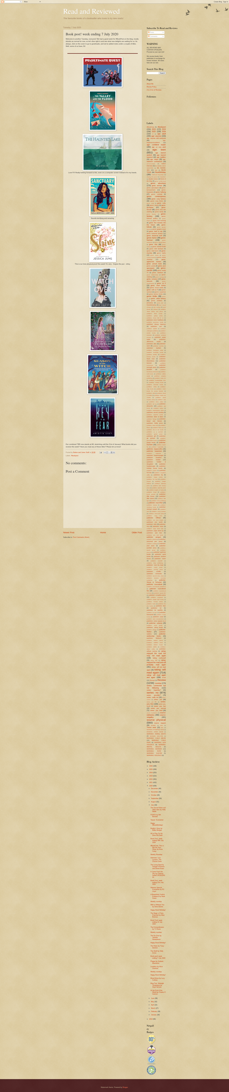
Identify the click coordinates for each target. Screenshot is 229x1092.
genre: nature (154, 255)
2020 (151, 786)
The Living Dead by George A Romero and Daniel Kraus (157, 866)
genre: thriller (152, 296)
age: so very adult (159, 147)
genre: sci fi (161, 283)
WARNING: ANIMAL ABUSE (155, 731)
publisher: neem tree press (156, 513)
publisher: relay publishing (155, 563)
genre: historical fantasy (155, 233)
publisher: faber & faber (155, 416)
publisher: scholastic (154, 573)
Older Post (137, 532)
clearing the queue (152, 177)
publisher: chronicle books (155, 384)
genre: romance (152, 279)
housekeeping (151, 305)
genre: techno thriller (156, 294)
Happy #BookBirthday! (157, 824)
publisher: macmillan (155, 503)
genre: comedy (156, 194)
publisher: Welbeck (154, 638)
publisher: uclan (158, 616)
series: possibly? (154, 695)
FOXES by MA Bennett (156, 815)
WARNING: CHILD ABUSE (156, 738)
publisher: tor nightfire (155, 610)
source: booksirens (152, 713)
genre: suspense (160, 292)
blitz (156, 170)
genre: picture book (154, 264)
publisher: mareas (152, 505)
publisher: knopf (151, 492)
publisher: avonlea (158, 346)
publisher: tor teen (152, 612)
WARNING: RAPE (154, 751)
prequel (156, 309)
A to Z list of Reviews (154, 90)
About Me (150, 84)
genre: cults (161, 203)
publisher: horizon (152, 470)
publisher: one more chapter (155, 520)
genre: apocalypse (153, 188)
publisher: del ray (152, 404)
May (152, 1002)
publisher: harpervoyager (155, 455)
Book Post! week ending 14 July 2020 (156, 922)
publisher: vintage (152, 629)
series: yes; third (156, 710)
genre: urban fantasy (158, 298)
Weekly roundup (156, 901)
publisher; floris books (154, 313)
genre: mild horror (153, 251)
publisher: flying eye (158, 427)
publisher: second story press (155, 576)
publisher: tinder (151, 603)
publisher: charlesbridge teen (157, 380)
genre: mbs (153, 244)
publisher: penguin (154, 537)
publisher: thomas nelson (155, 601)
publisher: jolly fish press (159, 487)
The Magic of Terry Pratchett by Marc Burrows (158, 915)
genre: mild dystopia (156, 248)
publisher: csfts (151, 393)
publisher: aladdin (152, 328)
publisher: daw (162, 399)
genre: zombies (156, 300)
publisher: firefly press (155, 423)
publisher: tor (156, 608)
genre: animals (157, 185)
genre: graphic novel (159, 229)
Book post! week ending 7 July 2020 (158, 957)
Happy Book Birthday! (158, 910)
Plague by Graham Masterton (157, 962)
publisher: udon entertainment (155, 619)
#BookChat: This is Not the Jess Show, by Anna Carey (157, 848)
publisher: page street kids (155, 528)
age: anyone (156, 136)
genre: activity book (160, 181)
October (154, 795)
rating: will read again (156, 671)
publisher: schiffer (154, 571)
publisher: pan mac (154, 533)
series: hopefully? (154, 690)
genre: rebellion (157, 272)
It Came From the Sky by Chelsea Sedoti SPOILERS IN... (158, 874)
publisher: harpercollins (155, 449)
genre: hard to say (155, 231)
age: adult (161, 134)
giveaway (150, 303)
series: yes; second (158, 708)
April (153, 1005)
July (152, 805)
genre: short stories (158, 285)
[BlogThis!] (107, 452)
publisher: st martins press (157, 595)
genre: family (159, 212)
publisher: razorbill (156, 561)
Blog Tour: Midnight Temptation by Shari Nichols (157, 985)
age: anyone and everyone (156, 138)
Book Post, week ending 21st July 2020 (157, 882)
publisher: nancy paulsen (159, 511)
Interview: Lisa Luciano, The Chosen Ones (156, 859)
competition (162, 177)
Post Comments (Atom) (81, 537)
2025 (154, 131)
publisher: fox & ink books (155, 429)
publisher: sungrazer (157, 597)
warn (162, 727)
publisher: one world (154, 522)
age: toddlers (161, 157)
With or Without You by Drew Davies (157, 905)
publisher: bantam (154, 348)
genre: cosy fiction (156, 201)
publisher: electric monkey (155, 412)
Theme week (151, 727)
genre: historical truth (154, 235)
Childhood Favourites (158, 174)
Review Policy (151, 87)
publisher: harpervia (154, 453)
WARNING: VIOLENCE (154, 755)
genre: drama (154, 205)
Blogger (125, 1087)
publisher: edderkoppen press (155, 410)
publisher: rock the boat (155, 565)
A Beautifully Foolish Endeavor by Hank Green (158, 896)
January (154, 1015)
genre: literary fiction (160, 242)
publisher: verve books (154, 625)
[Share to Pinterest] (114, 452)
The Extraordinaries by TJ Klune (157, 928)
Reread (152, 680)
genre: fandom (151, 214)
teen (161, 725)
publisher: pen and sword (155, 535)
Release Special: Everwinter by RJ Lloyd (157, 889)
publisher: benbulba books (155, 352)
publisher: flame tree (152, 425)
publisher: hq (158, 475)
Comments (153, 36)
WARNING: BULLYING (156, 736)
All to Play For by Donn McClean (157, 834)
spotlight (153, 725)
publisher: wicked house (155, 644)
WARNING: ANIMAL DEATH (156, 734)
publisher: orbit (151, 524)
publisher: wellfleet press (155, 642)
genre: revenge (159, 277)
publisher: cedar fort (160, 378)
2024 (164, 129)
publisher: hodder (154, 459)
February (154, 1011)
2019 (151, 1019)
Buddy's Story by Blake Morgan (156, 829)
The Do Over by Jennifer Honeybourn (156, 937)
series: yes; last (160, 706)
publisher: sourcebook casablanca (156, 586)
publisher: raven (160, 558)
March (153, 1008)
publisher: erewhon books (155, 414)
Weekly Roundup (156, 854)
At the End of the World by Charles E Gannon (158, 992)
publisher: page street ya (155, 530)
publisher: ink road (152, 479)
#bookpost (74, 456)
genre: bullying (161, 192)
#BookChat (150, 127)
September (155, 798)
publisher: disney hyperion (156, 324)
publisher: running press (155, 569)
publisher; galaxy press (154, 315)
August (153, 802)
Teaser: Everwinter (157, 820)
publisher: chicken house (156, 382)
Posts (151, 32)
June (153, 998)
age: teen (159, 149)
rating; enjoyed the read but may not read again (156, 653)
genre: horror (152, 238)
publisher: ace (156, 326)
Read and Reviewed (91, 11)
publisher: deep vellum (156, 401)
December (155, 788)
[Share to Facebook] (111, 452)
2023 (154, 129)
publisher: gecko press (154, 434)
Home (103, 532)
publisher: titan (161, 606)
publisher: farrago (152, 419)
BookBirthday (160, 172)
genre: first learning (159, 220)
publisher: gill (151, 436)
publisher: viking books (155, 627)
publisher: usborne (155, 623)
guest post (160, 303)
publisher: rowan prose (154, 567)
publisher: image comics (155, 477)
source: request (160, 723)
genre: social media (156, 287)
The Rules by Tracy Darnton (157, 947)
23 (153, 134)
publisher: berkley (152, 354)
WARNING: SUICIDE (154, 753)
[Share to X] (109, 452)
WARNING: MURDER (154, 749)
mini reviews (157, 307)
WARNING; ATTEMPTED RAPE (155, 729)
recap (164, 677)
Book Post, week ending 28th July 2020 (157, 840)
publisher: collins (152, 386)
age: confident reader (156, 145)
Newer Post (68, 532)
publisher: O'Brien (154, 518)
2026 (164, 131)
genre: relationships (152, 275)
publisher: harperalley (157, 447)
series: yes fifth (152, 702)
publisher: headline (154, 457)
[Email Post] (100, 452)
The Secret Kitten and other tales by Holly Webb (158, 809)
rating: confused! (159, 658)
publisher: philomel (152, 539)
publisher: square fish (160, 593)
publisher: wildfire (152, 647)
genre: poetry (151, 266)
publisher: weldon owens (155, 640)
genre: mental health (159, 246)
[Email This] (105, 452)
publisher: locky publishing (158, 500)
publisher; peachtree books (155, 322)
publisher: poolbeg (152, 543)
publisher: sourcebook (154, 584)
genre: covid (150, 203)
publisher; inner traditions (155, 320)
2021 (151, 782)
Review (161, 680)
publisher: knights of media (156, 490)
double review (153, 179)
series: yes (158, 699)
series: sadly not (152, 697)
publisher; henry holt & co (155, 318)
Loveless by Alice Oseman (157, 967)
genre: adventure (158, 183)
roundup (158, 683)
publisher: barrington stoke (155, 350)
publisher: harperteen (154, 451)
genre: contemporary (156, 196)
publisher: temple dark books (155, 599)
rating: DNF (154, 660)
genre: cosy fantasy (158, 199)
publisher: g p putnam (155, 432)
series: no (153, 692)
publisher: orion (158, 526)
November (155, 792)
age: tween (154, 159)
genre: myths (161, 253)
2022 (151, 779)
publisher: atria (151, 343)
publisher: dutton (158, 408)
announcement (151, 163)
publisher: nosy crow (154, 515)
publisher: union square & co (156, 621)
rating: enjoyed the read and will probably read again (156, 662)
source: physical (156, 719)
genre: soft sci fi (152, 290)
